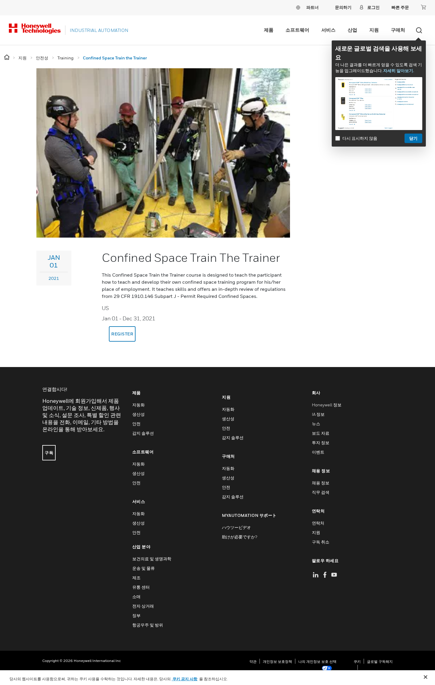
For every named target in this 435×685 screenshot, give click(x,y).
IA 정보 (318, 414)
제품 (268, 30)
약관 (253, 661)
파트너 (312, 7)
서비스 (328, 30)
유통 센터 (141, 587)
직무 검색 (320, 492)
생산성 (138, 414)
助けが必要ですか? (239, 536)
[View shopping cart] (423, 7)
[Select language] (298, 7)
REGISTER (122, 333)
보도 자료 (320, 433)
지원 (374, 30)
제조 (136, 577)
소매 (136, 596)
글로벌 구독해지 (380, 661)
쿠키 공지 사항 (184, 678)
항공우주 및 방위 (147, 624)
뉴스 (316, 423)
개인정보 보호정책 (277, 661)
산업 (352, 30)
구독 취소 (320, 541)
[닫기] (425, 677)
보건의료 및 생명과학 (151, 558)
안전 (136, 423)
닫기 (413, 138)
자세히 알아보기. (398, 70)
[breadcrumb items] (7, 57)
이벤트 (318, 451)
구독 (49, 452)
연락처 (318, 522)
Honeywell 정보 (326, 404)
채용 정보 (320, 482)
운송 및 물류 (143, 568)
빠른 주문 (400, 7)
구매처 (398, 30)
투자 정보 (320, 442)
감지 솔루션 (143, 433)
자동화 (138, 404)
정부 (136, 615)
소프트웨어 (297, 30)
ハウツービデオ (236, 527)
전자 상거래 (143, 605)
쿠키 (357, 661)
